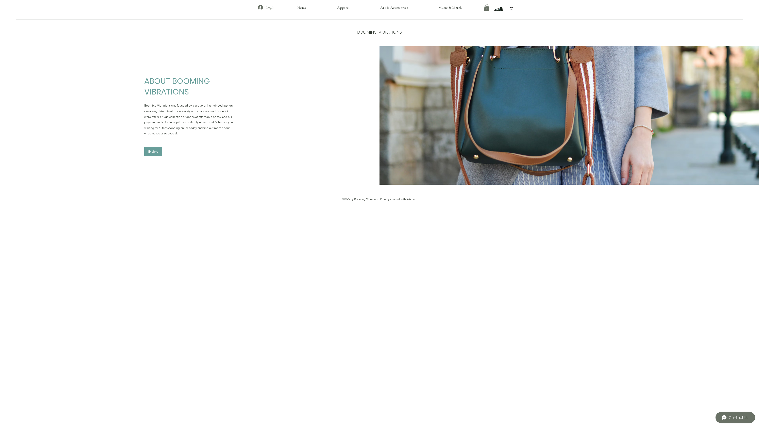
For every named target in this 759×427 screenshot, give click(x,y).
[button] (486, 7)
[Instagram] (512, 9)
